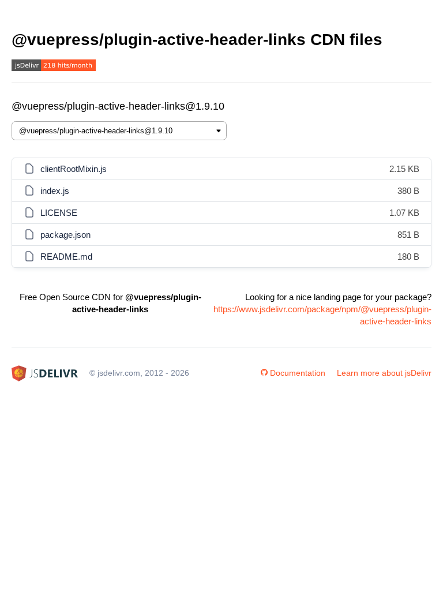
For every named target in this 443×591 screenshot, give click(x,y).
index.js (54, 191)
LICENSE (58, 213)
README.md (66, 256)
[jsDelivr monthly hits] (54, 66)
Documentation (297, 372)
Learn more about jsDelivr (384, 372)
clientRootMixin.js (73, 169)
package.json (65, 235)
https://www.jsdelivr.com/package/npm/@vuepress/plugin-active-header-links (322, 315)
